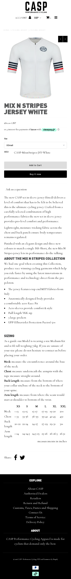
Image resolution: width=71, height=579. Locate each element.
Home (6, 30)
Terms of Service (35, 517)
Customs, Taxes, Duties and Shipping (35, 508)
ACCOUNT (21, 18)
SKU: (6, 151)
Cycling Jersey (19, 30)
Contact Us (35, 512)
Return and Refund (35, 503)
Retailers (35, 498)
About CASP (35, 488)
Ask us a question (16, 189)
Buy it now (35, 174)
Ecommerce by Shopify (51, 559)
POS (38, 559)
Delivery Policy (35, 522)
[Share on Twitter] (22, 458)
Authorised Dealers (35, 493)
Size (5, 138)
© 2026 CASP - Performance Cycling (24, 559)
